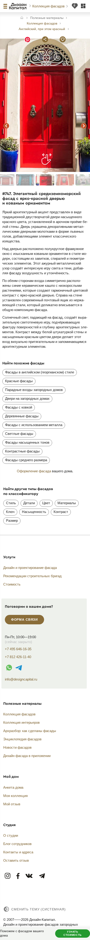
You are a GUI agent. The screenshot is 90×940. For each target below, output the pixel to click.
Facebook (18, 876)
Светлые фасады (19, 434)
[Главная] (22, 18)
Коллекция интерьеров (21, 722)
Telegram (41, 876)
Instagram (7, 876)
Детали (29, 503)
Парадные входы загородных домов (34, 390)
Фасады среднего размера (26, 460)
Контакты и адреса (18, 852)
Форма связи (24, 619)
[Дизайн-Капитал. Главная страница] (18, 6)
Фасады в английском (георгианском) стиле (39, 372)
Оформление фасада (34, 471)
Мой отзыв (11, 804)
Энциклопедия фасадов (22, 739)
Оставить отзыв (16, 860)
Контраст (61, 512)
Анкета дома (13, 787)
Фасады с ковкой (18, 407)
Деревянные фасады (22, 416)
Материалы (66, 503)
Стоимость (12, 584)
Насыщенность (34, 512)
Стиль (11, 503)
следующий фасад (83, 126)
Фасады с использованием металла (33, 425)
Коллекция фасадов (49, 6)
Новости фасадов (17, 747)
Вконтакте (29, 876)
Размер (12, 520)
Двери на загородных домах (27, 398)
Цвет (46, 503)
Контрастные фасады (22, 451)
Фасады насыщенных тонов (27, 442)
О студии (10, 835)
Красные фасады (19, 381)
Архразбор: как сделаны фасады (29, 731)
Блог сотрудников (17, 844)
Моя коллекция (15, 796)
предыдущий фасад (6, 126)
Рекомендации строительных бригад (32, 576)
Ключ (10, 512)
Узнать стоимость (72, 933)
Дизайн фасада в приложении (27, 756)
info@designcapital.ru (21, 679)
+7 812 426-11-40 (18, 657)
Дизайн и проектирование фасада (30, 568)
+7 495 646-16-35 (18, 649)
